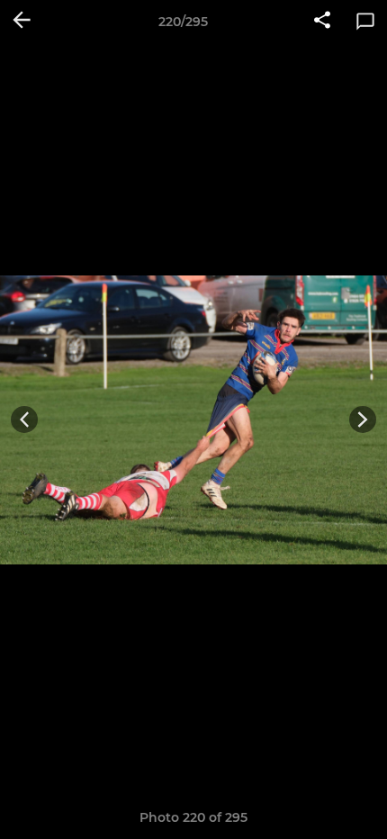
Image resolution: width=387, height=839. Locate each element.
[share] (322, 21)
